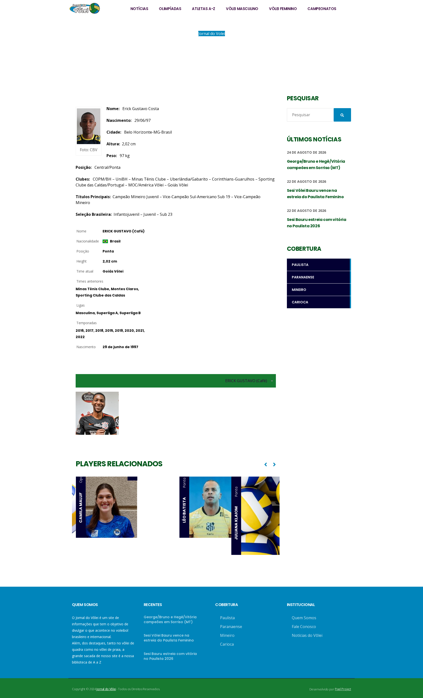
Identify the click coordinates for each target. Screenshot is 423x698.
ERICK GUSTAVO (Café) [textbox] (246, 380)
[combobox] (176, 381)
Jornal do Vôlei (106, 689)
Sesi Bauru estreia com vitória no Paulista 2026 (170, 656)
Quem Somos (304, 617)
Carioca (227, 644)
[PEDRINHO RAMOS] (158, 479)
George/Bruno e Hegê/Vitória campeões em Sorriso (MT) (170, 619)
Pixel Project (343, 689)
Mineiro (227, 635)
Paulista (227, 617)
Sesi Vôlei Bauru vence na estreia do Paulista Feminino (169, 638)
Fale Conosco (304, 626)
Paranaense (231, 626)
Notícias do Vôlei (307, 635)
